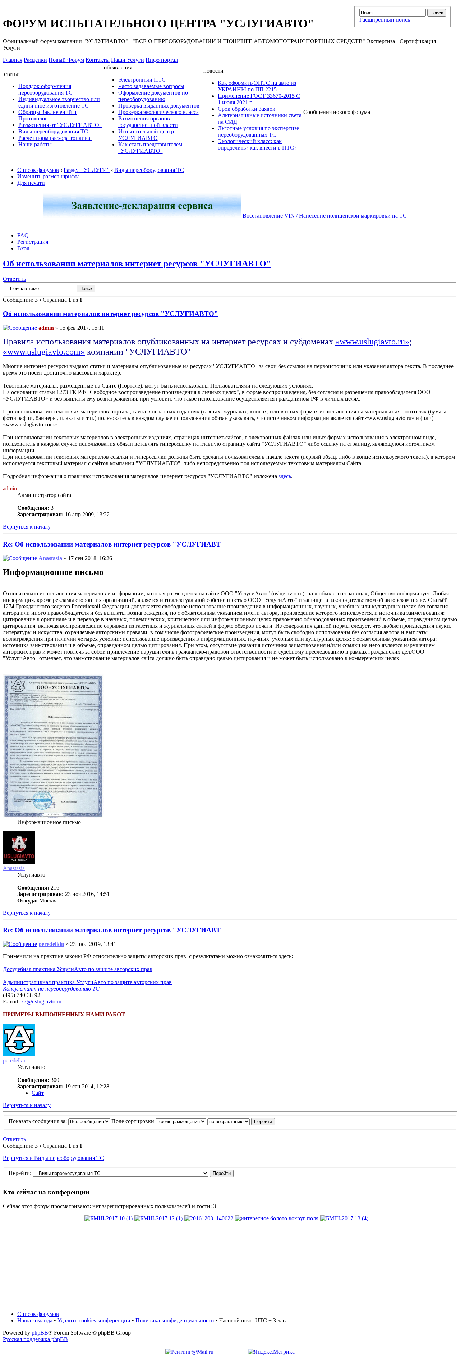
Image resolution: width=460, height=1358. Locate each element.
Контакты (98, 60)
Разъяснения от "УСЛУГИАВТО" (60, 125)
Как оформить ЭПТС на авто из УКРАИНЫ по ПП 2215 (257, 86)
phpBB (40, 1333)
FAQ (23, 235)
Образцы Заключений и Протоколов (47, 115)
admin (46, 328)
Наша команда (34, 1320)
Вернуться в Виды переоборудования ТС (53, 1158)
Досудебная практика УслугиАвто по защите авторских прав (77, 969)
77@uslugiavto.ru (41, 1001)
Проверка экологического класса (158, 112)
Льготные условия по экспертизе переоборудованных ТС (258, 131)
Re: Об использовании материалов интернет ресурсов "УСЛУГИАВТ (112, 544)
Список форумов (38, 170)
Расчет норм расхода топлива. (55, 138)
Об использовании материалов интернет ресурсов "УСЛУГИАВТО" (137, 263)
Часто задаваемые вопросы (151, 86)
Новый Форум (66, 60)
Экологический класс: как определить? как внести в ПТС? (257, 144)
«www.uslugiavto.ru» (372, 341)
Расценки (35, 60)
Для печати (31, 183)
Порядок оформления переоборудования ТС (45, 89)
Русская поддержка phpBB (35, 1339)
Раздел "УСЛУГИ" (87, 170)
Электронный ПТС (142, 80)
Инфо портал (162, 60)
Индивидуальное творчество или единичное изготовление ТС (59, 102)
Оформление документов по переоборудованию (153, 96)
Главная (12, 60)
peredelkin (51, 944)
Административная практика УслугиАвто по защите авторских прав (87, 982)
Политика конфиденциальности (174, 1320)
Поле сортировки (133, 1121)
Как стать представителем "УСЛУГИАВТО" (150, 147)
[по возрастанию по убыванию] (241, 1121)
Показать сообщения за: (38, 1121)
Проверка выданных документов (158, 105)
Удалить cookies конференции (94, 1320)
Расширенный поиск (384, 20)
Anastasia (50, 558)
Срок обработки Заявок (246, 109)
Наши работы (35, 144)
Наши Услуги (127, 60)
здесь (285, 476)
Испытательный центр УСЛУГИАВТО (146, 134)
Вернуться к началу (27, 526)
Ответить (14, 279)
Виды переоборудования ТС (53, 131)
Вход (23, 248)
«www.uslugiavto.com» (44, 351)
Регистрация (32, 242)
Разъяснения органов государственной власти (148, 121)
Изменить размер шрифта (48, 176)
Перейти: (20, 1173)
